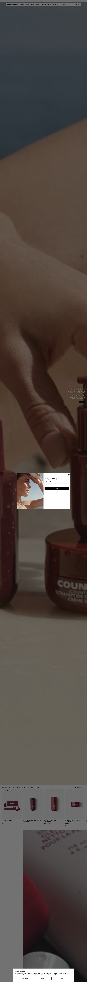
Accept (42, 978)
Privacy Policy (67, 974)
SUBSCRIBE (56, 488)
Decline (61, 978)
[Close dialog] (68, 474)
